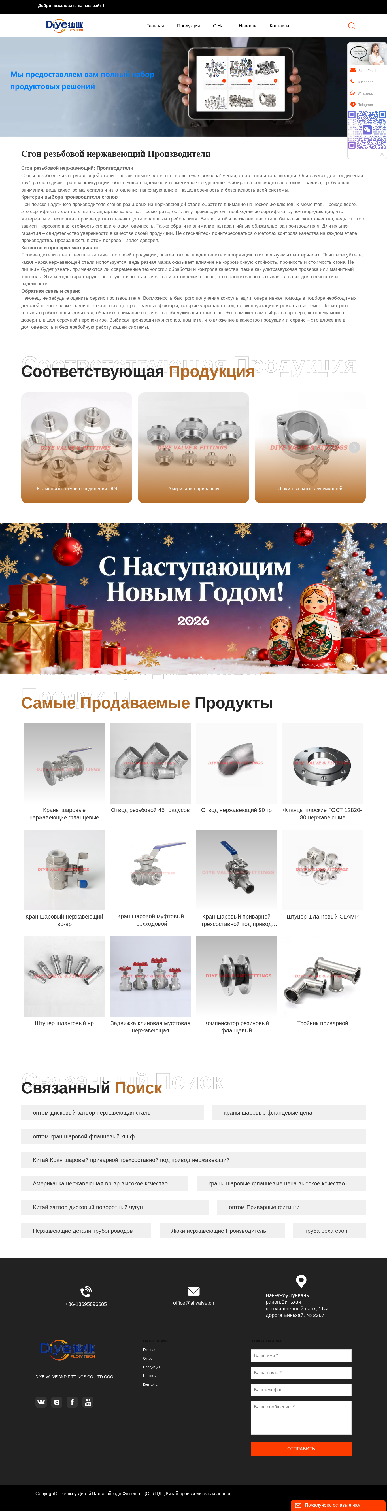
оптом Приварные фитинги (264, 1207)
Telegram (365, 105)
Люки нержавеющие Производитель (218, 1231)
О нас (147, 1359)
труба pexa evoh (326, 1231)
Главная (149, 1350)
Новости (150, 1376)
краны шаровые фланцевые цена (268, 1113)
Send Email (367, 71)
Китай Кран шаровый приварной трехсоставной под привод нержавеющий (131, 1160)
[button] (354, 447)
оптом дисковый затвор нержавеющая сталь (91, 1113)
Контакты (150, 1385)
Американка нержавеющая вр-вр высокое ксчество (100, 1183)
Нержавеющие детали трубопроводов (83, 1231)
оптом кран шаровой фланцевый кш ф (84, 1136)
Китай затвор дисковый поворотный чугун (88, 1207)
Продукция (152, 1367)
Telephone (365, 82)
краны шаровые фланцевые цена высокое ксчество (277, 1183)
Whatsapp (365, 93)
